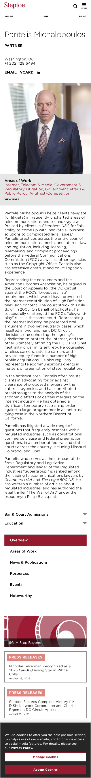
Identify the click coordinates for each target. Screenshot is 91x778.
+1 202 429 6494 (19, 63)
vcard (27, 72)
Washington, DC (19, 59)
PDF (46, 16)
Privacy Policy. (22, 748)
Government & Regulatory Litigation (42, 187)
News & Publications (28, 562)
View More (11, 199)
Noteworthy (21, 596)
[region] (45, 750)
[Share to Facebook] (6, 23)
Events (16, 585)
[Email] (84, 23)
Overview (19, 540)
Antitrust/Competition (49, 193)
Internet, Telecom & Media (28, 185)
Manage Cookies (45, 757)
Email (10, 72)
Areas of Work (23, 551)
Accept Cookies (45, 769)
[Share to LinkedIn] (44, 23)
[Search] (75, 6)
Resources (19, 573)
